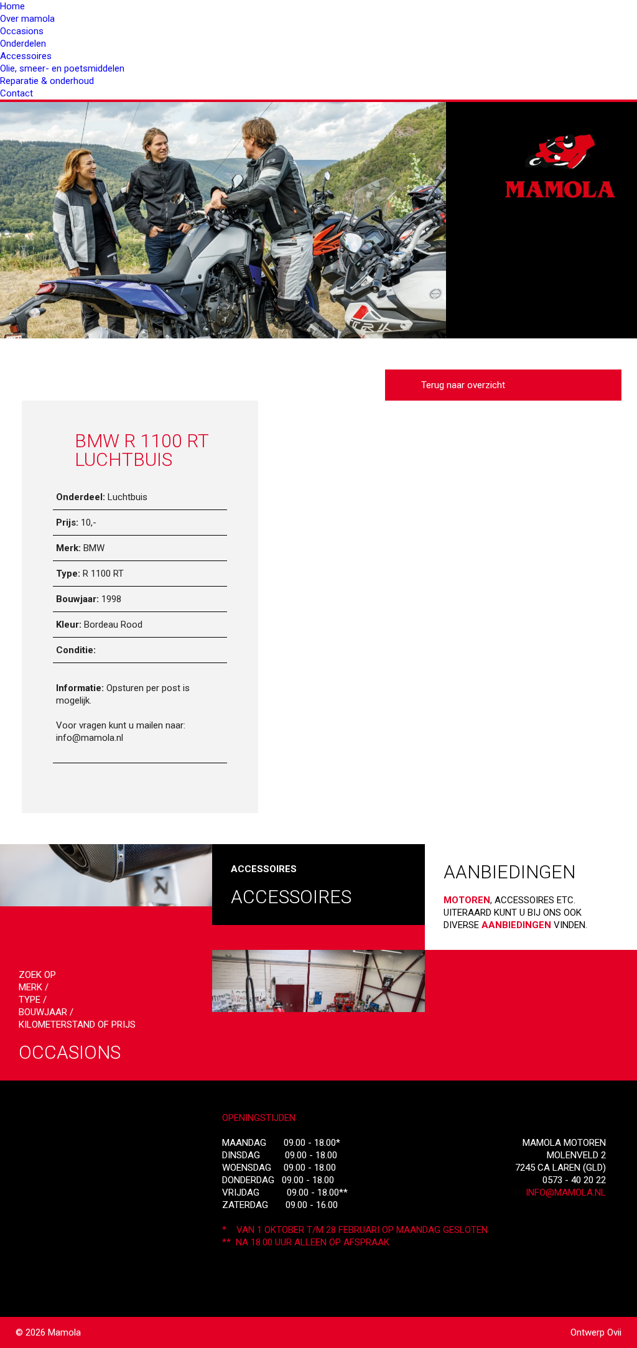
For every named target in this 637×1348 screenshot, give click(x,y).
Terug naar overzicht (460, 385)
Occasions (22, 31)
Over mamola (27, 18)
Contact (16, 93)
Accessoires (26, 56)
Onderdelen (23, 43)
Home (12, 6)
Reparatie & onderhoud (47, 80)
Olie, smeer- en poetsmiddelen (62, 68)
